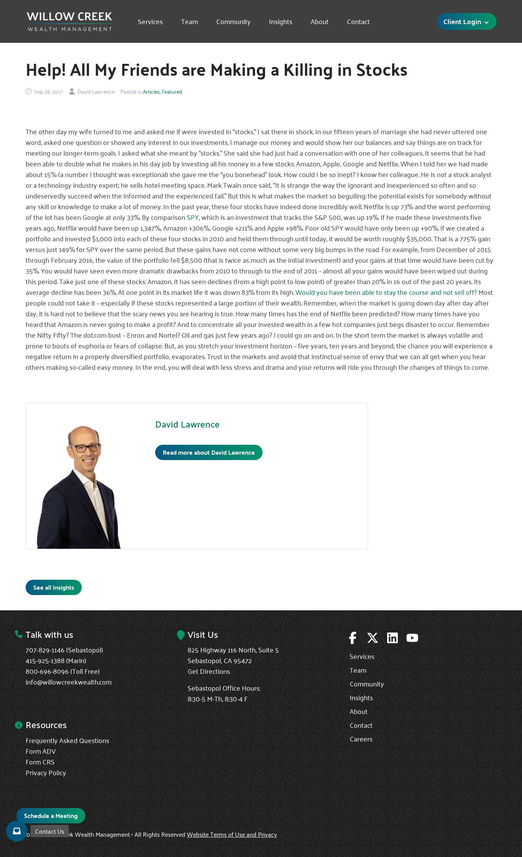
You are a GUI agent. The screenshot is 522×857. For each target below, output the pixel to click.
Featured (172, 91)
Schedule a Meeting (51, 815)
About (320, 21)
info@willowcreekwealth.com (69, 681)
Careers (361, 738)
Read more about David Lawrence (209, 452)
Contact (358, 21)
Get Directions (209, 671)
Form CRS (40, 761)
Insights (280, 21)
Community (233, 21)
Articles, (151, 91)
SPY (193, 217)
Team (189, 21)
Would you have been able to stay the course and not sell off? (386, 292)
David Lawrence (187, 423)
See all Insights (53, 587)
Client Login (463, 21)
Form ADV (41, 751)
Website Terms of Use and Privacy (232, 834)
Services (150, 21)
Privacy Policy (46, 772)
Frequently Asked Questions (67, 740)
